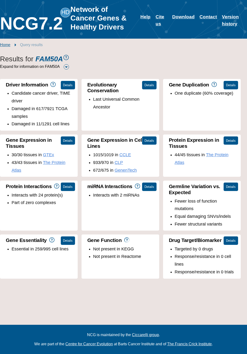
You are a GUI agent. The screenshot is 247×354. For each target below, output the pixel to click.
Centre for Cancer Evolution (89, 344)
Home (5, 45)
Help (145, 16)
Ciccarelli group (145, 335)
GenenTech (126, 170)
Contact (208, 16)
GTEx (48, 154)
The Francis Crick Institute (189, 344)
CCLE (125, 154)
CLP (119, 162)
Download (183, 16)
